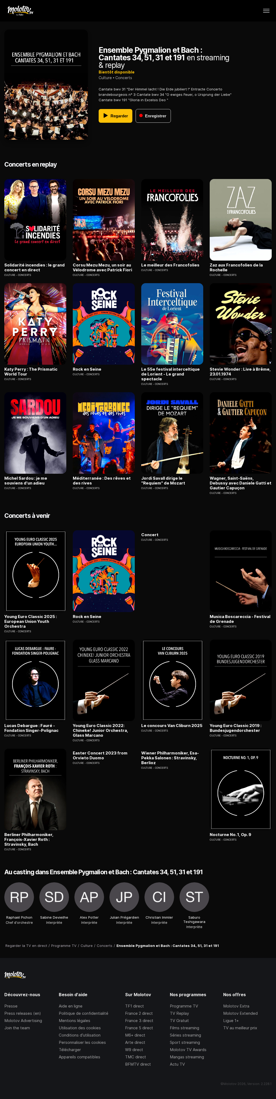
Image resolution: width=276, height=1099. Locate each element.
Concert (149, 534)
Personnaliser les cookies (82, 1042)
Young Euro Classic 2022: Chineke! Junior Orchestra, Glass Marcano (100, 730)
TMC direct (135, 1056)
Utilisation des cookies (80, 1027)
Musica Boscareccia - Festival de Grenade (240, 619)
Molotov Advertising (23, 1020)
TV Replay (179, 1013)
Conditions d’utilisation (80, 1035)
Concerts (123, 77)
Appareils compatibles (79, 1056)
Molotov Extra (236, 1006)
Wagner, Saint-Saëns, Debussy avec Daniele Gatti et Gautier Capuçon (240, 483)
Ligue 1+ (231, 1020)
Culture (105, 77)
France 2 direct (139, 1013)
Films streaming (184, 1027)
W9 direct (134, 1049)
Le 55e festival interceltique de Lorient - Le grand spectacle (170, 374)
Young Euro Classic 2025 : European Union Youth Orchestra (30, 621)
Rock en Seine (87, 369)
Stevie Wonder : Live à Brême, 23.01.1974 (240, 372)
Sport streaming (185, 1042)
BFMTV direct (138, 1064)
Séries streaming (185, 1035)
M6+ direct (135, 1035)
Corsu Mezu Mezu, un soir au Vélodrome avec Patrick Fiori (102, 267)
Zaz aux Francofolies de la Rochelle (236, 267)
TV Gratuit (179, 1020)
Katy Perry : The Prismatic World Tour (30, 372)
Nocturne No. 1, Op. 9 (230, 834)
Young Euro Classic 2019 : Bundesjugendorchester (235, 728)
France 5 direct (139, 1027)
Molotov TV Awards (188, 1049)
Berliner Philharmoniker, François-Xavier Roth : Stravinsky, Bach (28, 839)
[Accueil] (20, 10)
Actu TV (177, 1064)
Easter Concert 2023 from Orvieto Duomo (100, 755)
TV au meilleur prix (240, 1027)
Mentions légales (74, 1020)
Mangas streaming (187, 1056)
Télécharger (70, 1049)
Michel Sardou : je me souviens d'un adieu (25, 481)
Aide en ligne (70, 1006)
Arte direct (135, 1042)
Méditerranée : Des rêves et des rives (102, 481)
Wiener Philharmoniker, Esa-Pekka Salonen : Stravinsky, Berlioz (170, 758)
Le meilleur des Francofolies (170, 265)
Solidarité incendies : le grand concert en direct (34, 267)
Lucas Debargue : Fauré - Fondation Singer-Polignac (31, 728)
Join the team (17, 1027)
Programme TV (184, 1006)
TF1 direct (134, 1006)
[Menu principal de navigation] (266, 11)
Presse (11, 1006)
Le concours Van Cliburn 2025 (171, 725)
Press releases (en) (22, 1013)
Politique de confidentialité (83, 1013)
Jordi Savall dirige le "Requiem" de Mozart (163, 481)
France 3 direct (139, 1020)
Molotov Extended (240, 1013)
